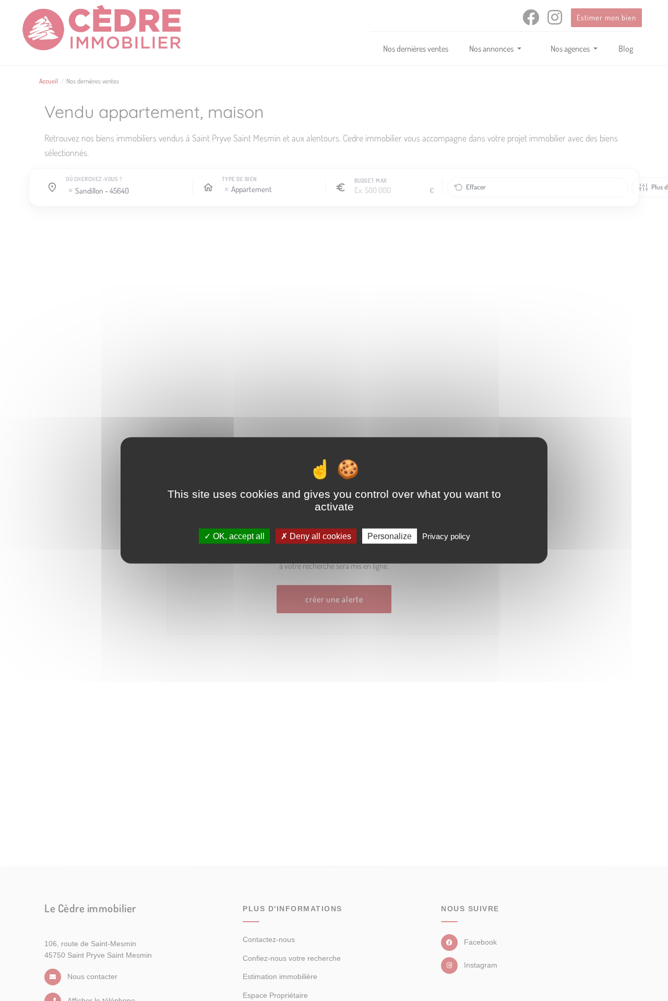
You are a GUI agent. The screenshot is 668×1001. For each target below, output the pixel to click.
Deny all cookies (319, 536)
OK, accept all (238, 536)
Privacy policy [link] (446, 536)
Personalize (389, 536)
